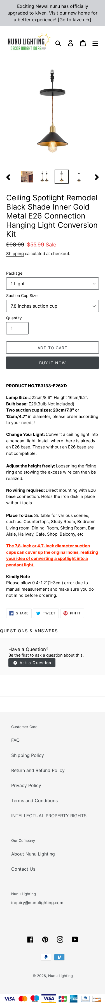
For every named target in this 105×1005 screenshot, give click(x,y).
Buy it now (52, 362)
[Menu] (95, 43)
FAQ (15, 740)
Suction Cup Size (22, 295)
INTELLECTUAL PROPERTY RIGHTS (49, 815)
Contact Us (23, 869)
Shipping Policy (27, 755)
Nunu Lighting (60, 975)
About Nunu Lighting (33, 854)
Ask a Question (35, 662)
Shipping (15, 253)
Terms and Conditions (34, 800)
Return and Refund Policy (38, 770)
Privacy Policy (26, 785)
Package (14, 273)
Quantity (14, 317)
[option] (27, 176)
